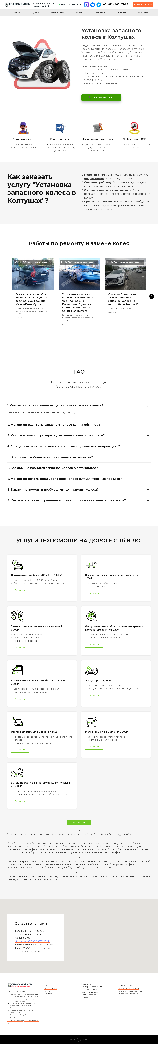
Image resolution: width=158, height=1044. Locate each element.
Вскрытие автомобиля (128, 988)
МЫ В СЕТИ (100, 13)
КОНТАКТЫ (142, 13)
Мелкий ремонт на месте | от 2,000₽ (106, 731)
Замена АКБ (86, 997)
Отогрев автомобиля (90, 989)
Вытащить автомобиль (91, 992)
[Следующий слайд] (151, 296)
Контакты (48, 994)
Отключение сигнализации (130, 991)
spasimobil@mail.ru (32, 934)
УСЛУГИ (36, 13)
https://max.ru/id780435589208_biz (32, 941)
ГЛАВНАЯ (15, 13)
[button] (143, 4)
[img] (17, 4)
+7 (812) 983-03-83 (115, 4)
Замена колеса (125, 986)
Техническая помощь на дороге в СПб (43, 4)
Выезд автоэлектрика (128, 994)
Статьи (47, 991)
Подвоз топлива (88, 995)
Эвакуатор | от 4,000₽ (98, 680)
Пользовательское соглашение (21, 1008)
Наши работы (50, 988)
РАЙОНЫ (80, 13)
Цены (46, 986)
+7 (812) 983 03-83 (35, 930)
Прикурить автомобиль (92, 987)
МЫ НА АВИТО (120, 13)
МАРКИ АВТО (57, 13)
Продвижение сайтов (15, 1021)
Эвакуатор (86, 984)
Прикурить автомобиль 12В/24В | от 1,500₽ (36, 575)
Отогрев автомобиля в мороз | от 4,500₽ (35, 731)
